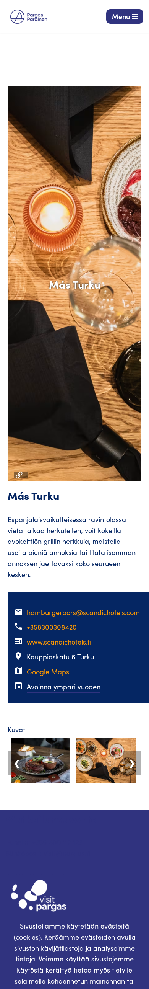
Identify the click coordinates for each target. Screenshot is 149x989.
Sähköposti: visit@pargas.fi (48, 853)
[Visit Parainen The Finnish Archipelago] (29, 16)
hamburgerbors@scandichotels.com (83, 612)
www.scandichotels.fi (59, 641)
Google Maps (48, 671)
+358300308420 (52, 627)
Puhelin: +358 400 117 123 (44, 842)
